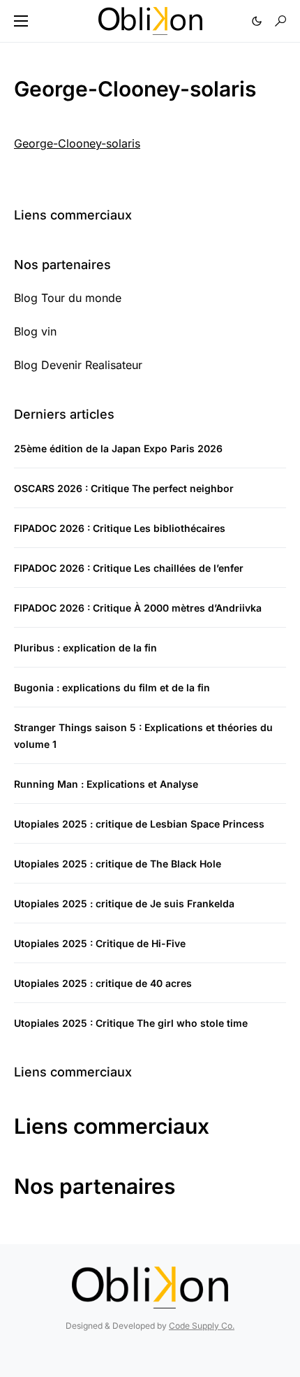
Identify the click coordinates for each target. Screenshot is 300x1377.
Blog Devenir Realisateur (78, 365)
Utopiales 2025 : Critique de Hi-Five (100, 943)
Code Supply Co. (201, 1325)
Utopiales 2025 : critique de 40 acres (103, 983)
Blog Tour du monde (67, 298)
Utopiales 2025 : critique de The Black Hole (117, 864)
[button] (21, 21)
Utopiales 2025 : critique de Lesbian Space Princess (139, 824)
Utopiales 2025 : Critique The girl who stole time (131, 1023)
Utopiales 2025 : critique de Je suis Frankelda (124, 903)
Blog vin (35, 331)
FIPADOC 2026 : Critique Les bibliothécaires (119, 528)
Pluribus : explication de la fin (85, 648)
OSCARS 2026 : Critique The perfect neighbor (124, 488)
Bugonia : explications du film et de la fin (112, 687)
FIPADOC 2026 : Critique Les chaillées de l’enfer (128, 568)
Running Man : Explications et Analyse (106, 784)
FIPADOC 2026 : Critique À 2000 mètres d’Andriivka (138, 608)
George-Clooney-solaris (77, 143)
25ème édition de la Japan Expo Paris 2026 (118, 448)
